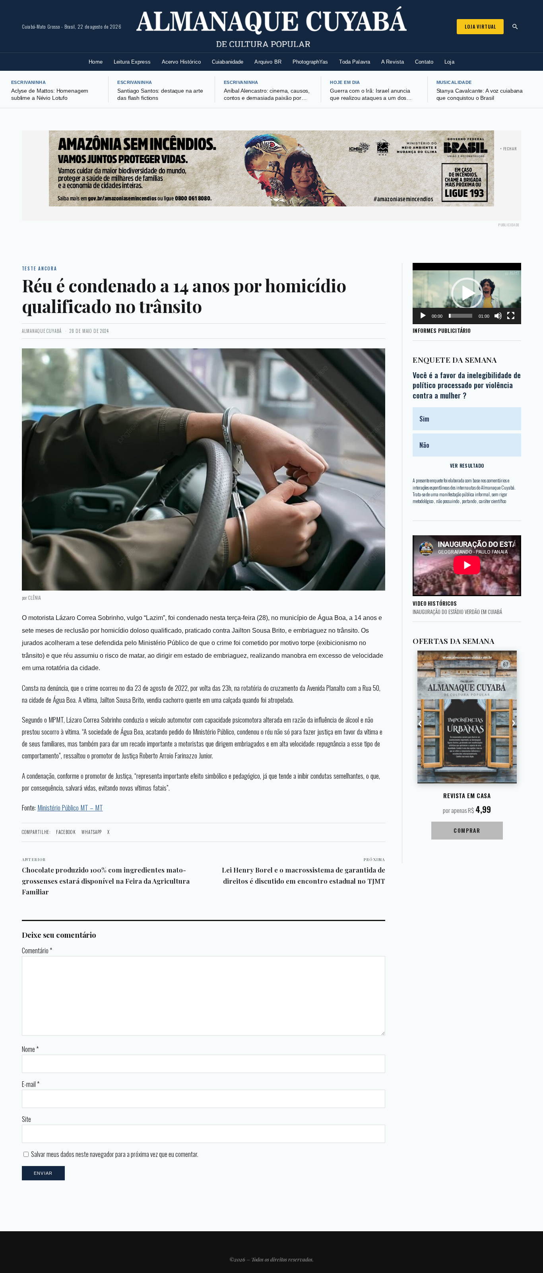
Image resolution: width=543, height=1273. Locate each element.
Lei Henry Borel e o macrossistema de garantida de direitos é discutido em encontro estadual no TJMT (303, 871)
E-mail (30, 1084)
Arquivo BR (267, 62)
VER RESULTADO (467, 465)
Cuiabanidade (228, 62)
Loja (449, 62)
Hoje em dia (345, 82)
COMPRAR (467, 830)
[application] (467, 293)
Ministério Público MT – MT (70, 807)
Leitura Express (132, 62)
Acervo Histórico (181, 62)
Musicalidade (454, 82)
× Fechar (508, 149)
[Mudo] (498, 316)
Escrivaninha (28, 82)
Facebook (66, 832)
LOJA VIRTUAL (480, 26)
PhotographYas (310, 62)
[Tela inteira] (511, 316)
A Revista (392, 62)
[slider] (460, 316)
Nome (30, 1049)
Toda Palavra (354, 62)
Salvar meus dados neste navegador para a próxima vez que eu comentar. (114, 1154)
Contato (424, 62)
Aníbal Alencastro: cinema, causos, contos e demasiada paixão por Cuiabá (267, 98)
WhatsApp (91, 832)
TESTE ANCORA (39, 268)
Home (96, 62)
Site (26, 1119)
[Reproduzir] (423, 316)
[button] (467, 293)
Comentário (37, 950)
